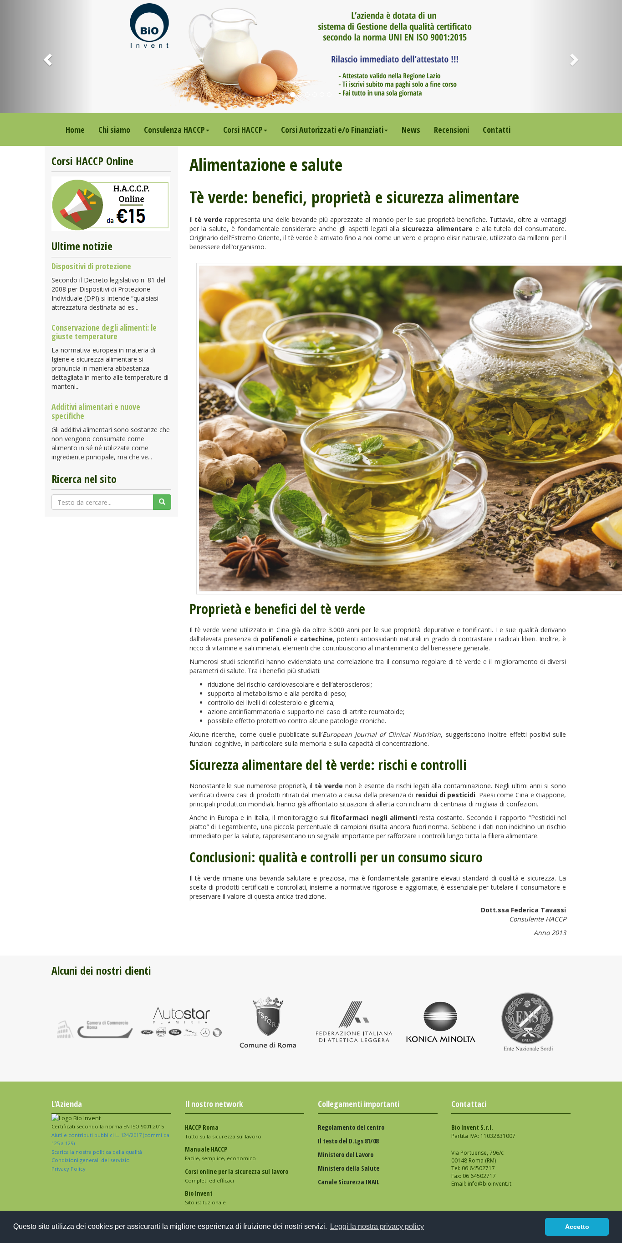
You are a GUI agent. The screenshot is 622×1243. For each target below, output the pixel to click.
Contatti (496, 129)
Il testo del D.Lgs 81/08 (348, 1141)
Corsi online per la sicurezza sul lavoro (236, 1171)
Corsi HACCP (243, 129)
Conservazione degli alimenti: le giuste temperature (104, 332)
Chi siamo (114, 129)
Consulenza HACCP (174, 129)
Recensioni (451, 129)
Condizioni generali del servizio (90, 1160)
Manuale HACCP (206, 1149)
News (411, 129)
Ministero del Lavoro (345, 1154)
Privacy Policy (69, 1168)
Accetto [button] (577, 1226)
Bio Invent (199, 1193)
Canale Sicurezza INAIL (348, 1182)
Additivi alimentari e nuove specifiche (95, 411)
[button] (46, 56)
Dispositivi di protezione (91, 266)
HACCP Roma (202, 1127)
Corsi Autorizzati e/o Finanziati (332, 129)
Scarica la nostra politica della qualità (97, 1151)
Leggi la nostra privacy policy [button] (377, 1226)
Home (75, 129)
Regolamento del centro (351, 1127)
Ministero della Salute (348, 1168)
